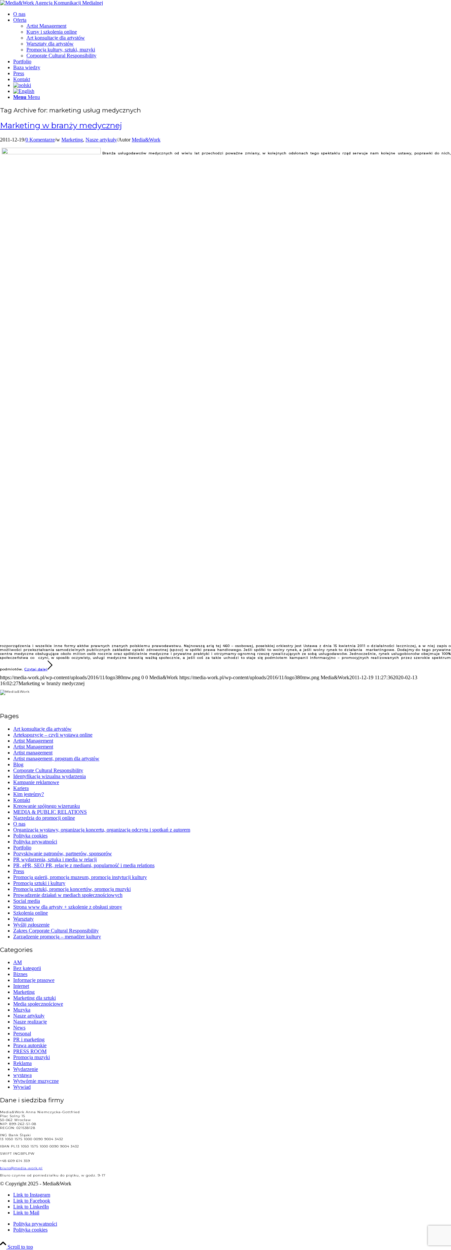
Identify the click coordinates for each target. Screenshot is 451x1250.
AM (17, 962)
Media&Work (146, 139)
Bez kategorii (27, 968)
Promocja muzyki (31, 1057)
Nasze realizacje (30, 1021)
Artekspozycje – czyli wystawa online (52, 735)
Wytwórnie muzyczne (36, 1081)
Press (18, 871)
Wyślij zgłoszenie (31, 925)
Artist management (32, 752)
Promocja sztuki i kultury (39, 883)
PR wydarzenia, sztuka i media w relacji (55, 859)
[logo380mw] (51, 3)
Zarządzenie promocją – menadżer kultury (57, 936)
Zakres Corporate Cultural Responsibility (56, 930)
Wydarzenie (25, 1069)
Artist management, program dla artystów (56, 758)
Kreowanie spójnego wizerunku (46, 806)
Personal (22, 1033)
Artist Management (33, 741)
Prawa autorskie (30, 1045)
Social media (26, 901)
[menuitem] (232, 14)
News (19, 1027)
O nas (19, 824)
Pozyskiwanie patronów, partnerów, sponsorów (62, 853)
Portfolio (22, 847)
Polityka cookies (30, 835)
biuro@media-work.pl (21, 1168)
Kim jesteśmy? (28, 794)
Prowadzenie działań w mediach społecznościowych (67, 895)
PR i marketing (29, 1039)
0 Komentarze (40, 139)
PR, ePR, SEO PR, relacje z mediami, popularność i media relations (84, 865)
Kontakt (21, 800)
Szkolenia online (30, 913)
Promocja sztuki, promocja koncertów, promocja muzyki (72, 889)
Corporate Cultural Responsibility (48, 770)
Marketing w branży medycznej (61, 125)
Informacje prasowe (33, 980)
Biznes (20, 974)
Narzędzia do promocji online (44, 818)
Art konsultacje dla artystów (42, 729)
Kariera (21, 788)
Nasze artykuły (101, 139)
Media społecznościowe (38, 1004)
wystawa (22, 1075)
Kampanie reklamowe (36, 782)
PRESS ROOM (30, 1051)
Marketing (72, 139)
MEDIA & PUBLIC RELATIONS (50, 812)
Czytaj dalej (36, 669)
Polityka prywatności (35, 841)
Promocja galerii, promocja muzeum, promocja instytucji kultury (80, 877)
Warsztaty (23, 919)
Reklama (22, 1063)
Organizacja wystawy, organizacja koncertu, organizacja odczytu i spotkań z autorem (101, 830)
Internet (21, 986)
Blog (18, 764)
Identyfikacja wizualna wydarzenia (49, 776)
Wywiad (22, 1087)
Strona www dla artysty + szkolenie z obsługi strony (67, 907)
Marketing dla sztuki (34, 998)
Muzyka (21, 1010)
